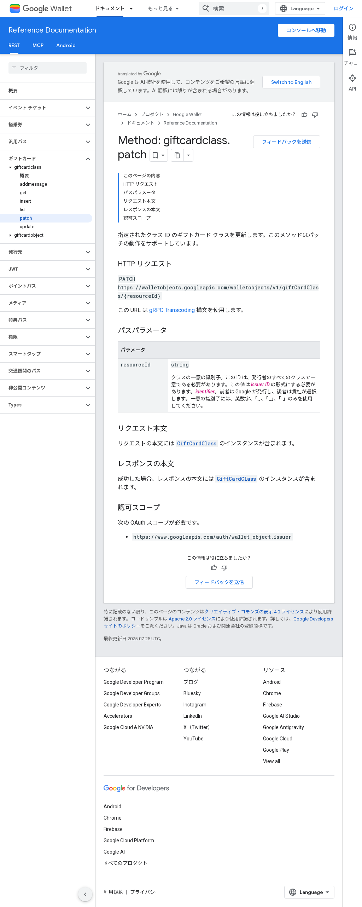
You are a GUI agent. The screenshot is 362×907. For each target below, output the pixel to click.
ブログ (190, 682)
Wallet (61, 8)
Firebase (272, 704)
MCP (38, 45)
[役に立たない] (315, 114)
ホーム (125, 114)
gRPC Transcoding (172, 310)
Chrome (272, 693)
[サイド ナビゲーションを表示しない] (85, 894)
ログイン (344, 8)
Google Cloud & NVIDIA (128, 727)
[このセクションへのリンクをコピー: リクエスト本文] (174, 429)
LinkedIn (192, 716)
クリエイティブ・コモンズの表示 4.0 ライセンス (254, 611)
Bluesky (192, 693)
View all (271, 761)
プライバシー (145, 892)
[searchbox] (47, 68)
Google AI (114, 852)
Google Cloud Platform (129, 840)
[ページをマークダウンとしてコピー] (177, 155)
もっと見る (160, 8)
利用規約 (113, 892)
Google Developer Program (134, 682)
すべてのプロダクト (125, 863)
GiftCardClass (196, 443)
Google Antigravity (283, 727)
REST (14, 45)
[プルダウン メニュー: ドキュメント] (133, 8)
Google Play (276, 750)
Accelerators (118, 716)
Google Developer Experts (132, 704)
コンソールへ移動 (306, 30)
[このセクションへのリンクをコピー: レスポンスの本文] (181, 464)
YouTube (193, 738)
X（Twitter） (198, 727)
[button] (42, 108)
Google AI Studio (281, 716)
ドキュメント (110, 8)
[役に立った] (304, 114)
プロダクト (152, 114)
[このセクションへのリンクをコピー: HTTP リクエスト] (179, 264)
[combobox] (234, 8)
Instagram (194, 704)
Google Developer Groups (132, 693)
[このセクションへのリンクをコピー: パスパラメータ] (174, 331)
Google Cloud (277, 738)
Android (66, 45)
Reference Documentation (52, 30)
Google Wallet (187, 114)
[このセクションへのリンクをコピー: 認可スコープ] (167, 508)
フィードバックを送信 (286, 142)
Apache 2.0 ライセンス (192, 619)
